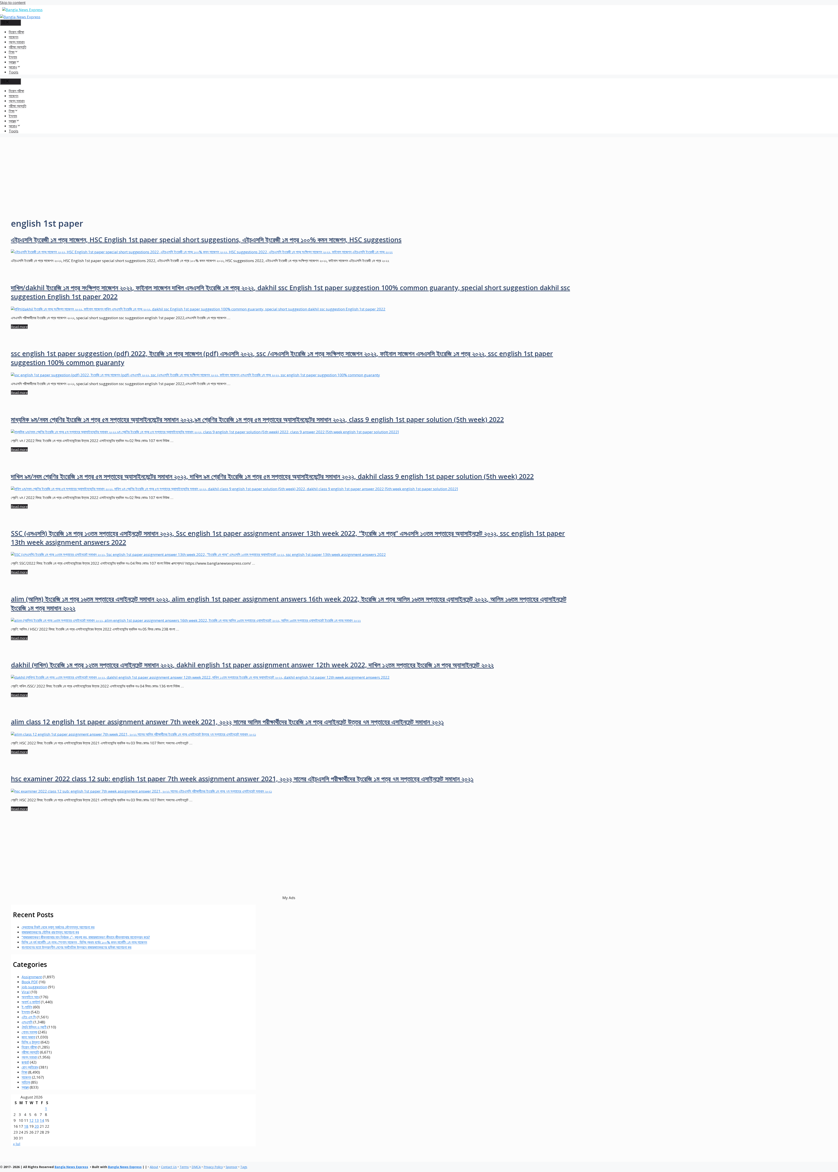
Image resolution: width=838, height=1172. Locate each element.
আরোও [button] (13, 67)
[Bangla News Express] (20, 16)
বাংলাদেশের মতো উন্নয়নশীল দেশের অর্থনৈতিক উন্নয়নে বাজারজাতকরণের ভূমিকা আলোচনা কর (76, 947)
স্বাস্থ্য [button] (12, 62)
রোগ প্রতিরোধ (30, 1067)
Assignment (32, 976)
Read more (19, 326)
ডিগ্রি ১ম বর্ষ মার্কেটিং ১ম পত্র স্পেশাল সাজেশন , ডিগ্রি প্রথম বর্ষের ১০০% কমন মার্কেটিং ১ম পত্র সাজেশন (84, 942)
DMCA (196, 1167)
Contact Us (169, 1167)
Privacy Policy (213, 1167)
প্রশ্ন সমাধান (17, 42)
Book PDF (30, 981)
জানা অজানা (28, 1037)
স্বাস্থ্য (25, 1087)
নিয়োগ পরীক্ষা (16, 31)
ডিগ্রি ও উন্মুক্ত (31, 1042)
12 (31, 1120)
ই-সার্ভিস (27, 1006)
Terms (184, 1167)
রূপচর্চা (25, 1062)
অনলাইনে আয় (30, 996)
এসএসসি (27, 1022)
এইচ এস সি (29, 1017)
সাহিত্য (26, 1082)
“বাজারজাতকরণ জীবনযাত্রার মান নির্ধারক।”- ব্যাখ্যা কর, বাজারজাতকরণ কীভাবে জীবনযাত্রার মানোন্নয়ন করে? (86, 937)
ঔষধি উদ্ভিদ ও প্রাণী (34, 1027)
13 (36, 1120)
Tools (13, 72)
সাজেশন (13, 36)
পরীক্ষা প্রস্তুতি (17, 47)
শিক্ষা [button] (11, 52)
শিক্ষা (24, 1072)
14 (42, 1120)
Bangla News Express (71, 1167)
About (154, 1167)
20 (36, 1126)
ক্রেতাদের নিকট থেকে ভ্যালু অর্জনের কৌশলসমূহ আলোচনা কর (58, 927)
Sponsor (231, 1167)
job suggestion (34, 986)
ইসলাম (13, 57)
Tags (243, 1167)
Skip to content (13, 2)
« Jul (16, 1143)
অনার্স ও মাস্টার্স (31, 1001)
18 (26, 1126)
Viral (26, 991)
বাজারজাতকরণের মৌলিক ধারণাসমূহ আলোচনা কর (50, 932)
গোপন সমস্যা (29, 1032)
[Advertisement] (419, 167)
